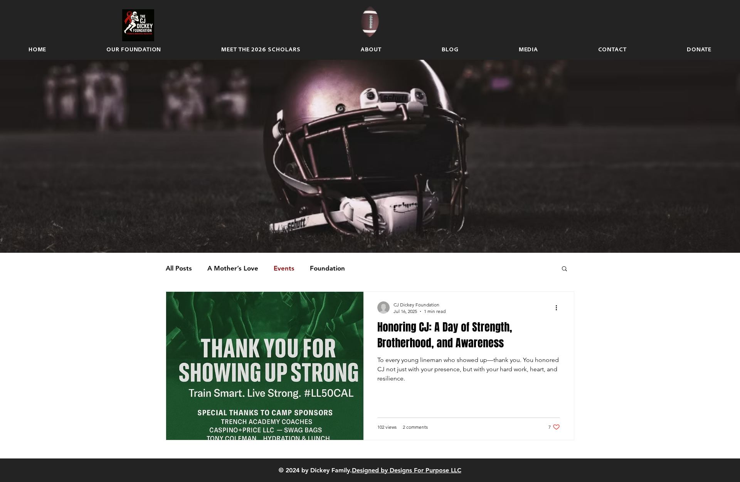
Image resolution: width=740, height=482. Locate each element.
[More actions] (558, 307)
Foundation (327, 268)
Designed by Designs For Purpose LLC (406, 470)
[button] (564, 269)
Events (284, 268)
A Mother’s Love (232, 268)
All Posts (179, 268)
